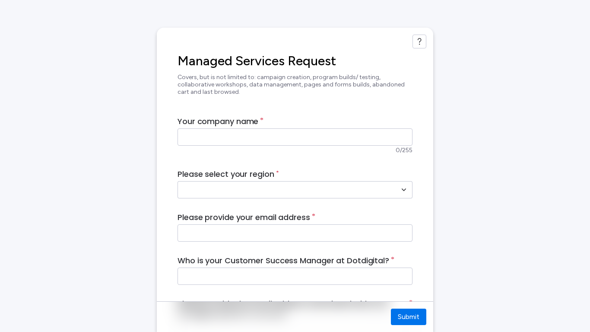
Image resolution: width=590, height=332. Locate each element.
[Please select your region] (404, 190)
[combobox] (285, 189)
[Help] (419, 41)
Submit (408, 317)
